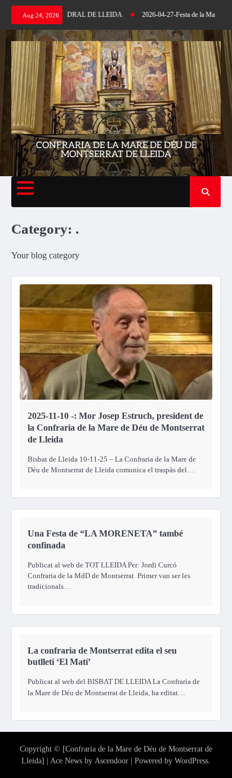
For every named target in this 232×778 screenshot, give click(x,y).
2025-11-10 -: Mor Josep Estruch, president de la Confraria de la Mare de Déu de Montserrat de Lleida (116, 427)
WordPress (191, 761)
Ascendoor (111, 761)
